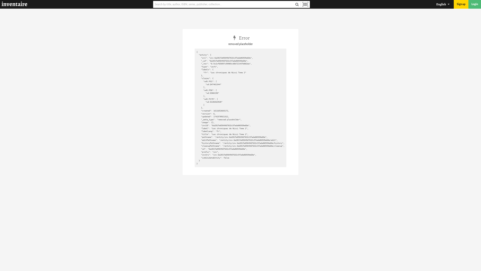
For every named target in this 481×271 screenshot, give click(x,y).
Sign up (461, 4)
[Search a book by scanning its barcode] (305, 4)
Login (474, 4)
